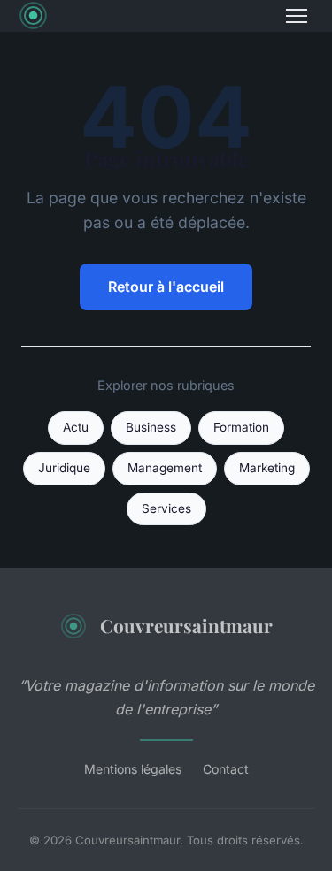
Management (164, 468)
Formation (241, 427)
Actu (76, 427)
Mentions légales (132, 768)
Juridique (64, 468)
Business (151, 427)
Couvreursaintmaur (186, 625)
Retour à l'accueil (166, 286)
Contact (226, 768)
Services (166, 508)
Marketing (267, 468)
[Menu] (296, 16)
